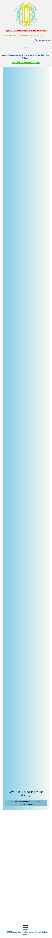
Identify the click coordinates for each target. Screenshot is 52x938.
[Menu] (26, 48)
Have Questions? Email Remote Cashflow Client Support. (26, 35)
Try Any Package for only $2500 (26, 62)
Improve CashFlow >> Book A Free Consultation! (26, 30)
